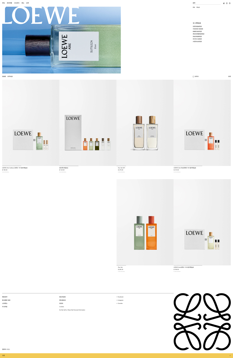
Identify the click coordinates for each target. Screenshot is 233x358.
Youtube (120, 303)
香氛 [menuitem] (3, 3)
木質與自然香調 (197, 41)
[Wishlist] (227, 3)
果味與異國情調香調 (198, 34)
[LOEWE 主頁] (40, 15)
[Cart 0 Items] (230, 3)
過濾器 (4, 76)
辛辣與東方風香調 (198, 29)
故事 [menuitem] (27, 3)
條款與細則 (62, 297)
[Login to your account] (224, 3)
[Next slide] (57, 123)
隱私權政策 (62, 300)
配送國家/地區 (6, 300)
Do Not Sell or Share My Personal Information (72, 310)
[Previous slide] (5, 123)
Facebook (120, 297)
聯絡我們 (4, 297)
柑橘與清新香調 (197, 31)
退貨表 (61, 303)
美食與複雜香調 (197, 36)
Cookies (61, 306)
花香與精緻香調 (197, 26)
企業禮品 (4, 303)
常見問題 (4, 306)
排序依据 (10, 76)
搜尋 (194, 3)
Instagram (120, 300)
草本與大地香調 (197, 39)
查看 (229, 76)
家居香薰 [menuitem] (9, 3)
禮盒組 (198, 7)
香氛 (194, 7)
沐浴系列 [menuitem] (16, 3)
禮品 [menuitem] (23, 3)
